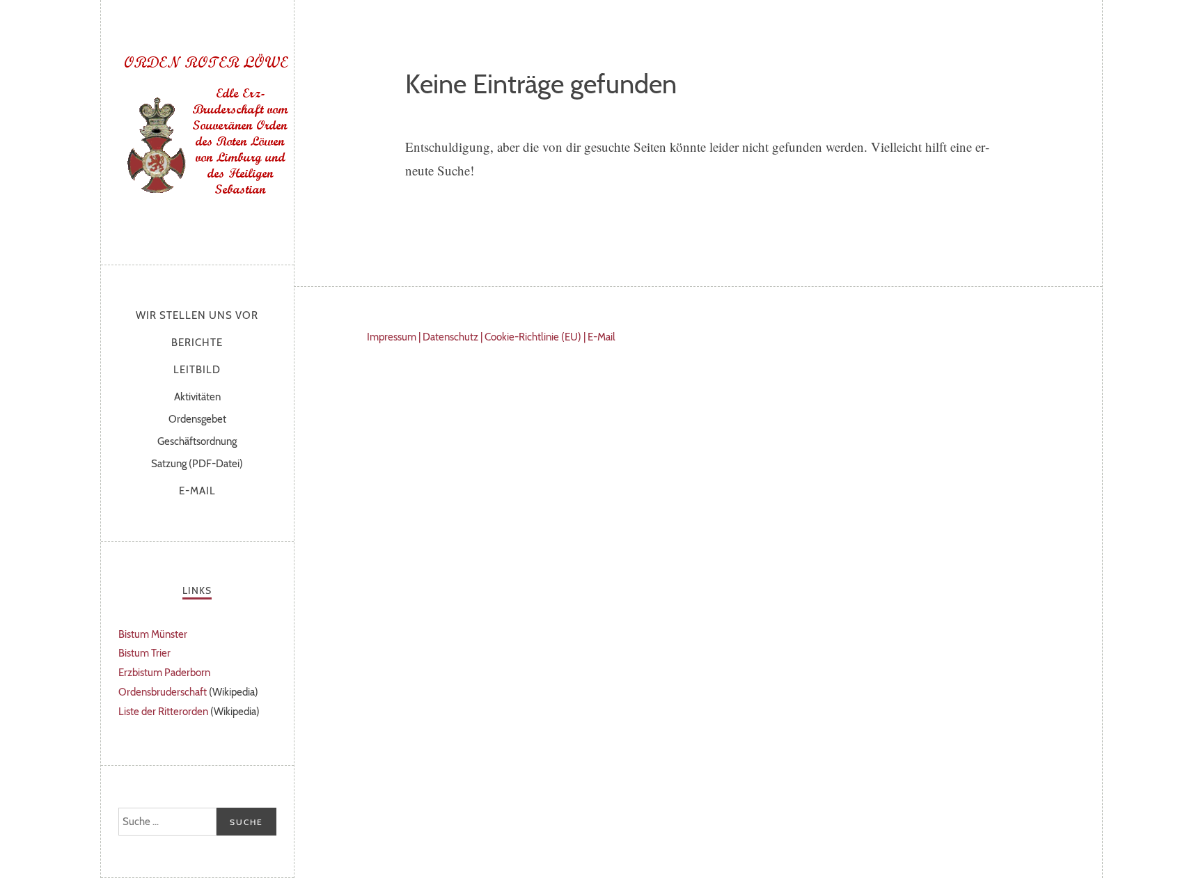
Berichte (197, 342)
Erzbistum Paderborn (164, 672)
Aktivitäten (197, 397)
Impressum (391, 337)
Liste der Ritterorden (163, 711)
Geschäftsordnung (197, 441)
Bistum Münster (152, 634)
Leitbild (197, 369)
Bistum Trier (144, 653)
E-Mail (197, 491)
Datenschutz (450, 337)
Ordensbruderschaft (162, 692)
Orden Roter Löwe (205, 129)
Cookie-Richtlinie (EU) (533, 337)
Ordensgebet (197, 419)
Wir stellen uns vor (197, 315)
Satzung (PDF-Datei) (197, 463)
